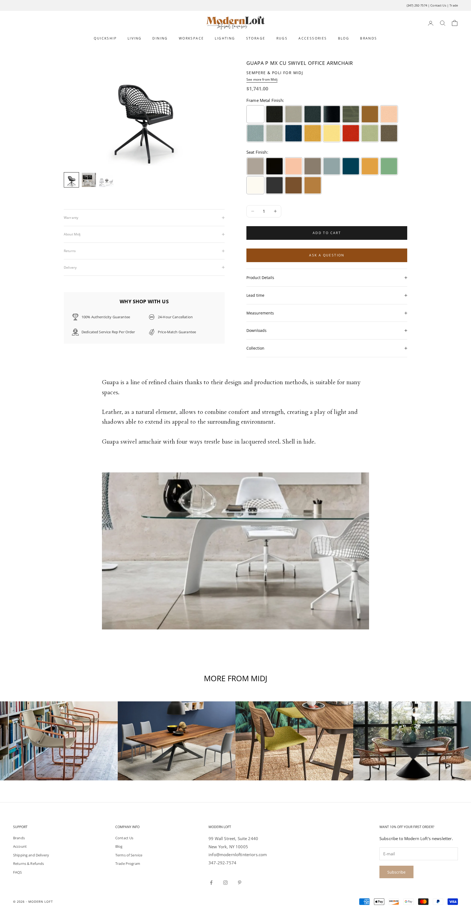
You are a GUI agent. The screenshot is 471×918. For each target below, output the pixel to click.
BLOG (343, 38)
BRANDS (368, 38)
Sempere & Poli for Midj (274, 72)
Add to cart (327, 233)
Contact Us (438, 5)
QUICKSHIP (105, 38)
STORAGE (255, 38)
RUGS (282, 38)
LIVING (134, 38)
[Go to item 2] (88, 179)
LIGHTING (225, 38)
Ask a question (327, 255)
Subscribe (396, 872)
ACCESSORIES (312, 38)
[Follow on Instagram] (225, 882)
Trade (453, 5)
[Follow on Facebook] (211, 882)
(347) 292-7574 (417, 5)
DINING (160, 38)
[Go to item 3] (106, 179)
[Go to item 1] (71, 179)
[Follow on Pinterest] (239, 882)
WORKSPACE (191, 38)
